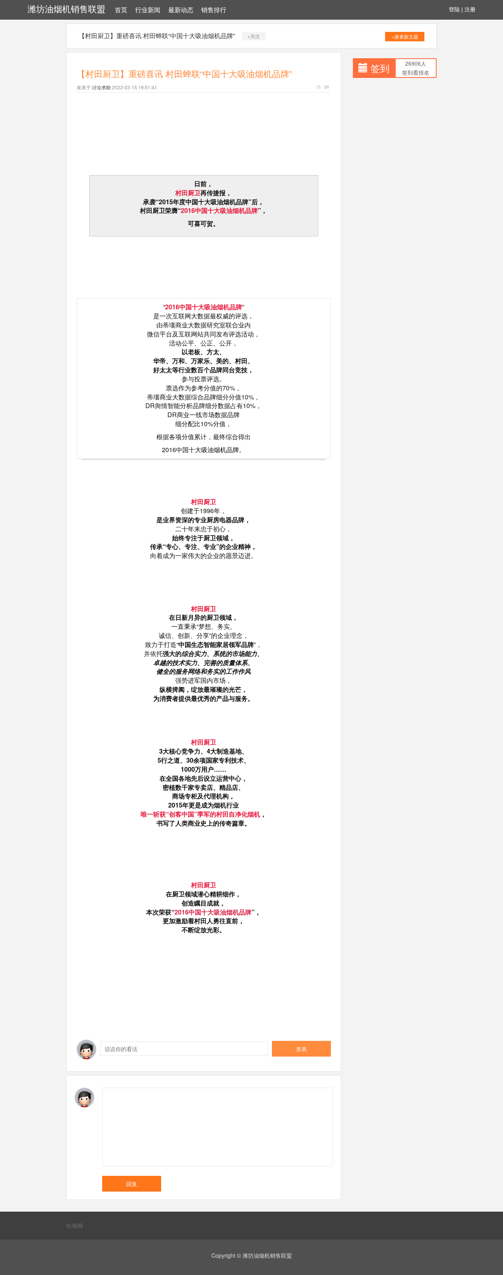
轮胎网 (74, 1225)
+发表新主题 (405, 36)
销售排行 (213, 10)
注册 (469, 9)
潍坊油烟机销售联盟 (66, 9)
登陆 (454, 9)
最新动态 (180, 10)
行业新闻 (147, 10)
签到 (380, 68)
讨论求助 (101, 87)
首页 (121, 10)
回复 (131, 1184)
